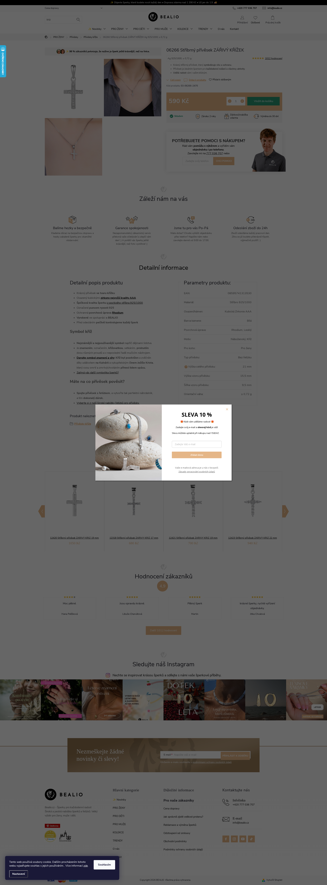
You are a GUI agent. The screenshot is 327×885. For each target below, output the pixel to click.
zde (85, 866)
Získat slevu (196, 454)
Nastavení (18, 874)
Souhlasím (104, 865)
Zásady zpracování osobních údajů (196, 471)
